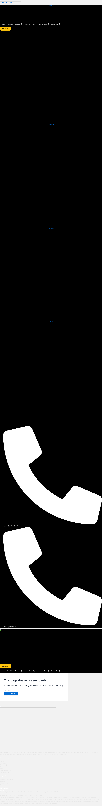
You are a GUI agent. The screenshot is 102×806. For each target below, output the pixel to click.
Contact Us (54, 24)
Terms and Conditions (6, 779)
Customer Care (42, 24)
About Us (10, 24)
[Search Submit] (6, 693)
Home (3, 24)
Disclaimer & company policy (9, 785)
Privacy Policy (4, 783)
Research (27, 24)
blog (34, 24)
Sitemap (2, 781)
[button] (18, 24)
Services (17, 24)
